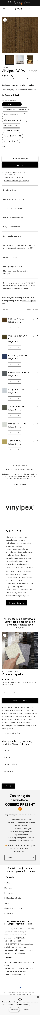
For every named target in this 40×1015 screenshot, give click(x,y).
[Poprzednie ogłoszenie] (4, 2)
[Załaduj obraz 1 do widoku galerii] (9, 59)
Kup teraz (20, 165)
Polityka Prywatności (12, 898)
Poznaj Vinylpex (16, 603)
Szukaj (7, 883)
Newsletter (8, 913)
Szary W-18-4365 (11, 125)
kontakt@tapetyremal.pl (22, 968)
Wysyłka (26, 476)
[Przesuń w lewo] (2, 60)
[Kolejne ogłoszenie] (35, 2)
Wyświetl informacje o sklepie (16, 181)
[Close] (38, 997)
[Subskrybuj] (33, 857)
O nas (6, 903)
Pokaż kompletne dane (11, 733)
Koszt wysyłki (22, 79)
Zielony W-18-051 (11, 131)
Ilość (3, 146)
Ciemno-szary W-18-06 (14, 120)
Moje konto (9, 888)
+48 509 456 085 (16, 962)
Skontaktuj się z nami (13, 908)
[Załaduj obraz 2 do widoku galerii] (19, 59)
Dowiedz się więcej (23, 1004)
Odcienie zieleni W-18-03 (15, 109)
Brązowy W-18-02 (11, 104)
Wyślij (8, 786)
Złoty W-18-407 (11, 141)
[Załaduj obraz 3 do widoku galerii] (30, 59)
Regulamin (8, 893)
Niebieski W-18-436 (12, 136)
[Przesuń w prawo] (37, 60)
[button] (4, 9)
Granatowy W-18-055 (13, 115)
